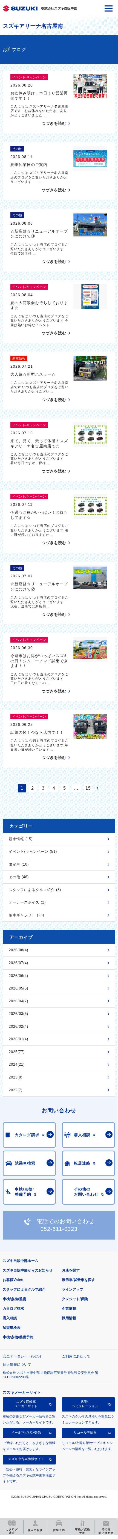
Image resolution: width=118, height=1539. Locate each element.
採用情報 (69, 1318)
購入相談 (10, 1318)
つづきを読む (54, 123)
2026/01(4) (18, 1039)
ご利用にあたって (76, 1356)
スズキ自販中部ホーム (20, 1261)
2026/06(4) (18, 976)
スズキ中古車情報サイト (26, 1459)
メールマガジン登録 (26, 1432)
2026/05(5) (18, 988)
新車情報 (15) (21, 839)
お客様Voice (13, 1280)
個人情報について (17, 1364)
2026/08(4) (18, 950)
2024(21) (17, 1064)
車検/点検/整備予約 (18, 1337)
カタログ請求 (13, 1308)
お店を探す (71, 1270)
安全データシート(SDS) (22, 1356)
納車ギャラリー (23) (26, 915)
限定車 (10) (19, 864)
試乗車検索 (12, 1328)
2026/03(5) (18, 1014)
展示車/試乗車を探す (78, 1280)
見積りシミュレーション (85, 1404)
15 (88, 788)
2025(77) (17, 1052)
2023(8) (15, 1077)
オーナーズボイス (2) (27, 902)
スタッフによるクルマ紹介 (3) (35, 890)
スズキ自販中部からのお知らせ (28, 1270)
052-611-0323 (59, 1229)
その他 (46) (19, 877)
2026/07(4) (18, 963)
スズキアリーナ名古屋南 (33, 26)
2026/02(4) (18, 1026)
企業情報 (69, 1308)
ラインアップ (72, 1289)
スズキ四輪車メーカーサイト (26, 1404)
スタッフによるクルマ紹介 (24, 1289)
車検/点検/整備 (14, 1299)
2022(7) (15, 1090)
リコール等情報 (85, 1432)
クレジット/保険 (75, 1299)
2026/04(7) (18, 1001)
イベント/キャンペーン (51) (33, 851)
